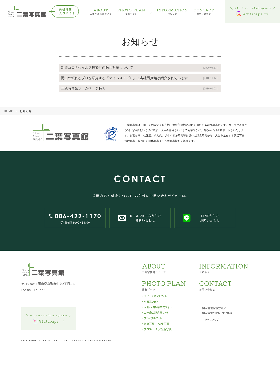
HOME (8, 111)
